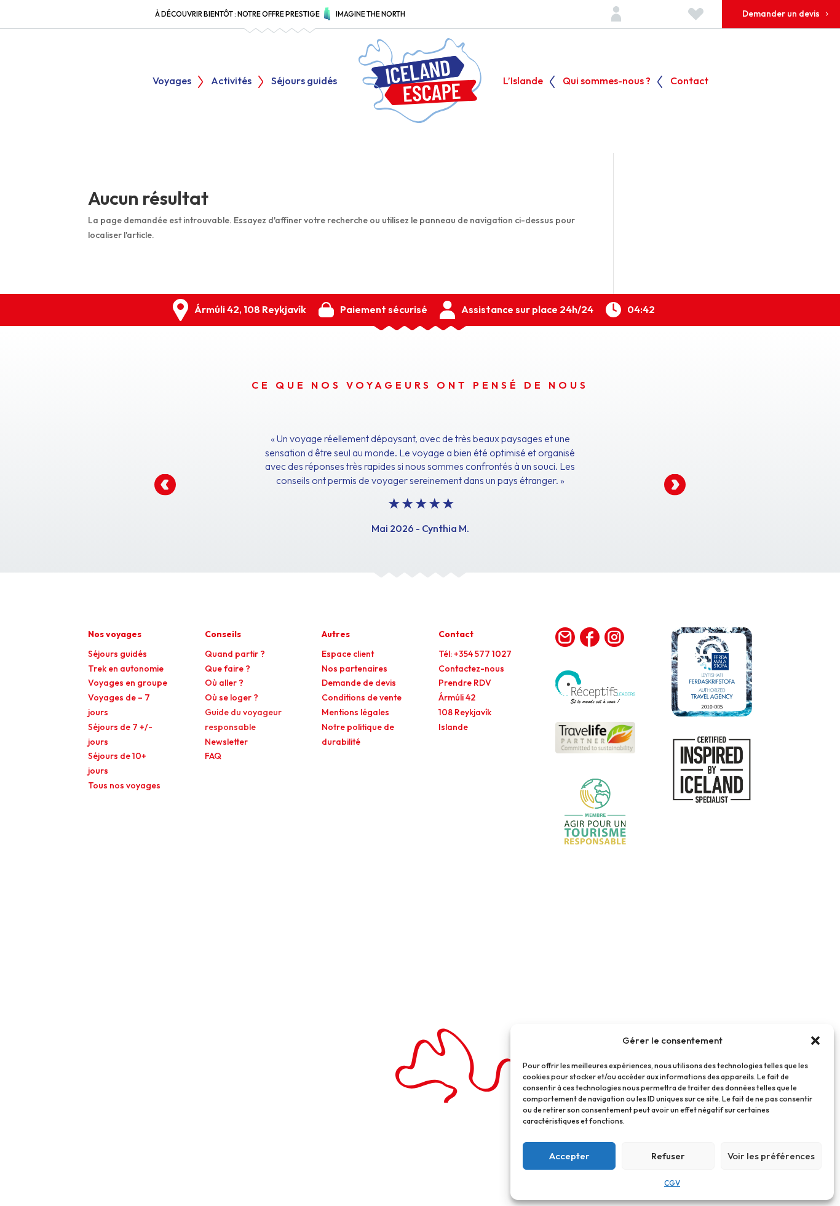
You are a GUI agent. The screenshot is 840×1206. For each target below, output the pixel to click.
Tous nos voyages (124, 785)
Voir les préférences (771, 1156)
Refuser (668, 1156)
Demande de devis (359, 682)
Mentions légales (355, 712)
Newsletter (226, 741)
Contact (689, 81)
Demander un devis (781, 13)
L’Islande (523, 81)
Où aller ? (224, 682)
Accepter (569, 1156)
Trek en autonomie (126, 668)
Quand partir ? (235, 653)
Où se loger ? (231, 697)
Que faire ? (227, 668)
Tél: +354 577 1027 (475, 653)
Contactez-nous (471, 668)
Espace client (348, 653)
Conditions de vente (362, 697)
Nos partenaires (354, 668)
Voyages (172, 81)
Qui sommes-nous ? (607, 81)
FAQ (213, 755)
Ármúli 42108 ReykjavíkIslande (464, 712)
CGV (672, 1183)
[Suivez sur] (565, 637)
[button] (815, 1040)
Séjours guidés (304, 81)
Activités (231, 81)
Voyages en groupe (127, 682)
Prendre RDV (464, 682)
